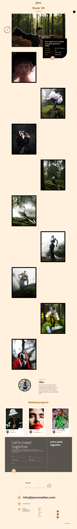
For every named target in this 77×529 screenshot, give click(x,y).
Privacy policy (67, 523)
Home (39, 509)
